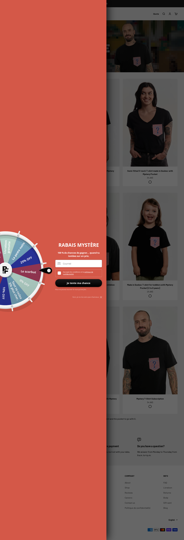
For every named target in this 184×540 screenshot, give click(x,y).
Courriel (67, 264)
